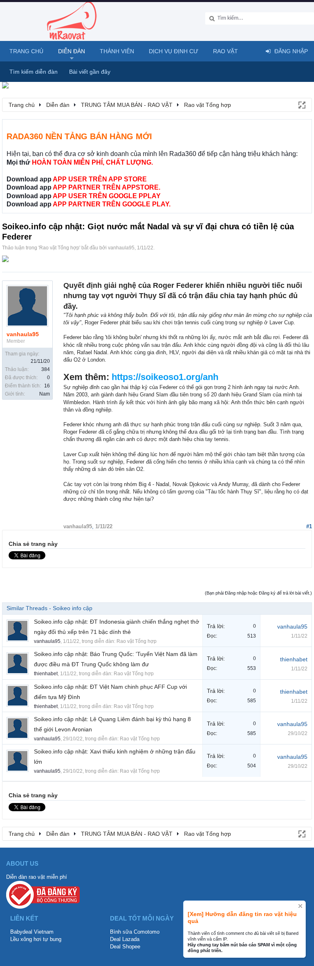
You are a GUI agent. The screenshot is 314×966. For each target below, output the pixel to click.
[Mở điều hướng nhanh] (301, 104)
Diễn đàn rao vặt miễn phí (36, 877)
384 (45, 369)
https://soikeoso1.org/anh (165, 377)
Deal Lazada (124, 939)
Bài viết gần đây (89, 71)
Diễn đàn (71, 51)
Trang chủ (26, 51)
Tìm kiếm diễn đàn (33, 71)
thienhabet (46, 673)
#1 (309, 526)
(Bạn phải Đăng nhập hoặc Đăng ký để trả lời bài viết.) (258, 592)
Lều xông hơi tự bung (35, 939)
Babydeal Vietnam (32, 932)
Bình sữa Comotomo (134, 932)
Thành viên (117, 51)
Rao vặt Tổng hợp (59, 248)
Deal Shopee (125, 946)
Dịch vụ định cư (173, 51)
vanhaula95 (121, 248)
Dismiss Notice (300, 906)
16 (47, 386)
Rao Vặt (225, 51)
